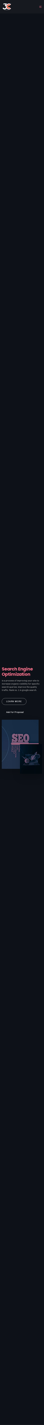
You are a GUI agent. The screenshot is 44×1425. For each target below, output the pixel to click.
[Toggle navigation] (35, 6)
